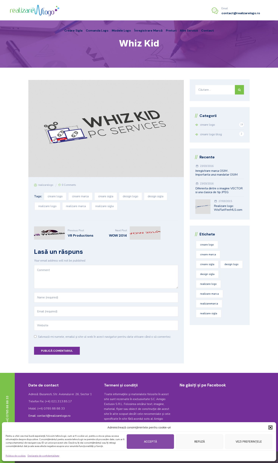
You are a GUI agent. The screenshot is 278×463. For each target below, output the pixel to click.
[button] (270, 427)
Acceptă (150, 442)
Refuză (199, 442)
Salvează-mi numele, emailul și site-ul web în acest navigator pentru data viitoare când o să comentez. (104, 337)
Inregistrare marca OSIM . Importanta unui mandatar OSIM (216, 173)
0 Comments (69, 185)
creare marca (80, 196)
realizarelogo (45, 185)
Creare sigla (73, 31)
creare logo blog (211, 134)
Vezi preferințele (249, 442)
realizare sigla (104, 206)
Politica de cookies (16, 455)
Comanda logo (97, 31)
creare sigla (105, 196)
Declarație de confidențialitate (43, 455)
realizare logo (47, 206)
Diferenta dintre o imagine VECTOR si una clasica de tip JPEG (219, 190)
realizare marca (76, 206)
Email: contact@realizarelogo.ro (49, 416)
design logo (130, 196)
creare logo (55, 196)
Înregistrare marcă (148, 31)
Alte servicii (189, 31)
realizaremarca (209, 303)
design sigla (155, 196)
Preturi (171, 31)
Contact (207, 31)
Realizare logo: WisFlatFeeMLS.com (228, 208)
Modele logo (121, 31)
